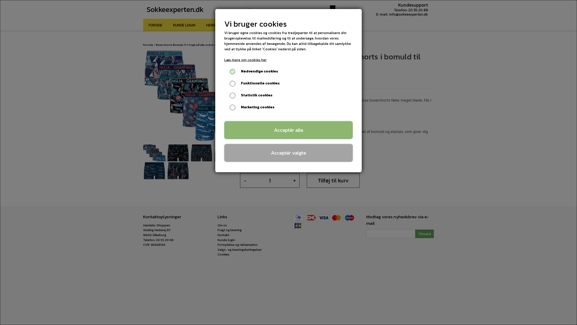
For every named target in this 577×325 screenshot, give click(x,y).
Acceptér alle (288, 130)
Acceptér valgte (288, 153)
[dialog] (288, 162)
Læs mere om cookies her (245, 60)
